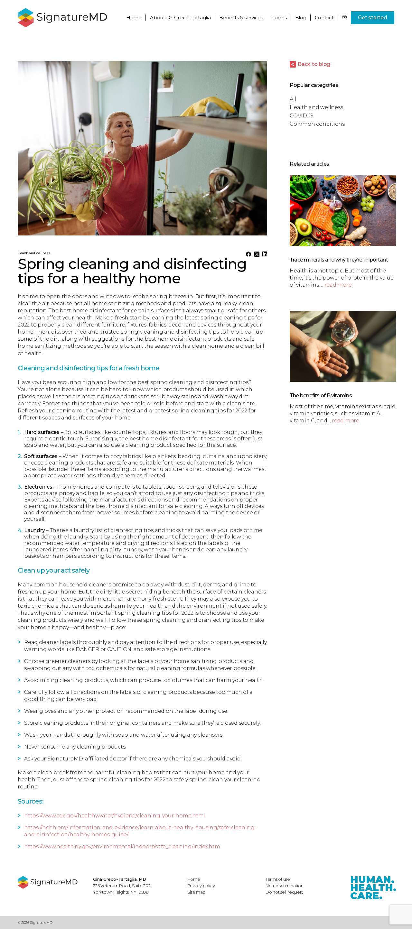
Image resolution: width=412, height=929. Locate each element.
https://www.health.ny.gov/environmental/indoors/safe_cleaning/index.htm (122, 846)
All (293, 99)
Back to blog (314, 64)
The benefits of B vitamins (321, 395)
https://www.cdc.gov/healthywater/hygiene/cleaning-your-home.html (114, 816)
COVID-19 (302, 116)
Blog (300, 17)
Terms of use (278, 879)
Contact (324, 17)
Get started (372, 17)
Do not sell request (284, 892)
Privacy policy (201, 885)
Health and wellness (316, 107)
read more (338, 285)
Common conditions (317, 124)
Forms (279, 17)
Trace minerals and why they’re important (339, 260)
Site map (196, 892)
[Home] (52, 882)
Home (134, 17)
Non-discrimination (285, 885)
